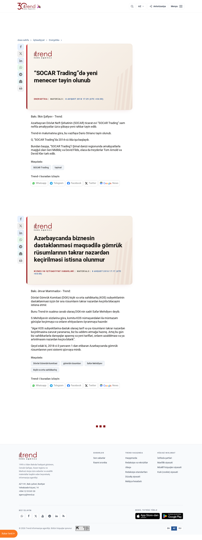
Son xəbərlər (99, 458)
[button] (21, 47)
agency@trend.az (26, 494)
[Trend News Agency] (28, 456)
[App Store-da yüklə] (147, 516)
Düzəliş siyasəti (132, 476)
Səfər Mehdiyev (94, 363)
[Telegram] (49, 516)
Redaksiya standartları (136, 472)
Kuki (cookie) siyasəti (167, 472)
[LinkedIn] (56, 516)
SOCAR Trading (41, 167)
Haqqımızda (131, 458)
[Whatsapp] (22, 516)
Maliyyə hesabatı (133, 481)
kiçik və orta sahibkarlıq (45, 370)
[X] (36, 516)
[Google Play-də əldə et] (172, 516)
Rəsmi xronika (100, 462)
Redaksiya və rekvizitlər (136, 462)
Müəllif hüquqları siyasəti (169, 467)
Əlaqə (128, 467)
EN (168, 528)
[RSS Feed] (63, 516)
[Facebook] (29, 516)
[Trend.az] (29, 6)
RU (180, 528)
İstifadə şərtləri (164, 458)
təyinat (58, 167)
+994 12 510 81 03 (27, 491)
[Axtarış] (132, 6)
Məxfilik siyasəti (165, 462)
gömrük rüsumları (72, 363)
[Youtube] (42, 516)
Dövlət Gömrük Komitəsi (45, 363)
